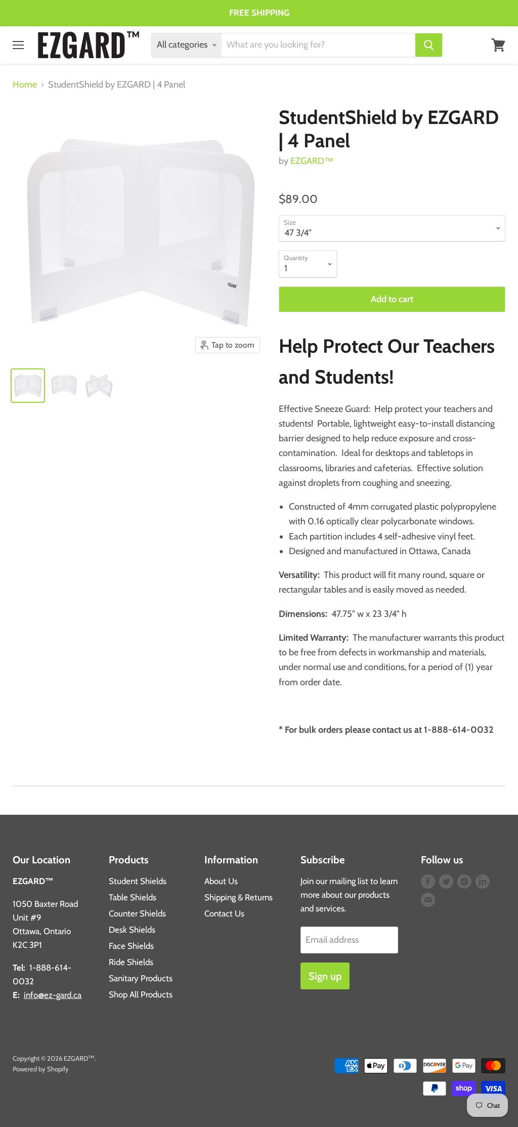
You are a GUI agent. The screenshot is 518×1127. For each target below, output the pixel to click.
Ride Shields (131, 962)
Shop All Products (140, 994)
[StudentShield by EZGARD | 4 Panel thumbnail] (28, 385)
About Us (221, 881)
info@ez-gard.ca (52, 995)
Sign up (325, 976)
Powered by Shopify (41, 1069)
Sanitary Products (140, 978)
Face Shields (131, 946)
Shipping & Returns (238, 897)
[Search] (428, 45)
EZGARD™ (311, 160)
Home (25, 84)
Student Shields (137, 881)
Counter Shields (137, 913)
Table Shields (132, 897)
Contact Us (224, 913)
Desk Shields (132, 930)
